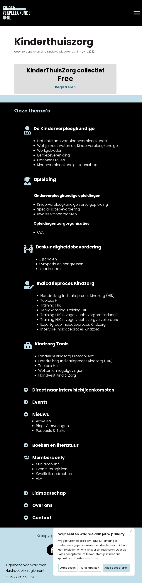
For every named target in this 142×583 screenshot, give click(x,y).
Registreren (65, 87)
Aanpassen (68, 568)
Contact (41, 518)
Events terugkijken (51, 469)
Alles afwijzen (90, 568)
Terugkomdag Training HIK (63, 310)
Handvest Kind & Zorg (57, 375)
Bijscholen (48, 259)
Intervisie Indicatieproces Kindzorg (70, 329)
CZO (41, 232)
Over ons (42, 505)
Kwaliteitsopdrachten (55, 473)
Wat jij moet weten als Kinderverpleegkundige (77, 145)
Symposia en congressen (61, 264)
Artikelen (43, 421)
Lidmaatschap (49, 493)
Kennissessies (50, 268)
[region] (94, 552)
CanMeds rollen (51, 160)
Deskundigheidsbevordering (68, 247)
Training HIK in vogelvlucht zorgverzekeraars (79, 319)
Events (40, 402)
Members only (48, 458)
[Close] (131, 531)
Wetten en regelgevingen (61, 370)
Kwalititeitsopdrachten (57, 214)
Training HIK (50, 305)
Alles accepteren (116, 568)
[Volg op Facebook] (52, 549)
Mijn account (47, 464)
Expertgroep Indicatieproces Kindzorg (73, 324)
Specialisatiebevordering (58, 209)
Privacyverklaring (20, 576)
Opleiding (45, 179)
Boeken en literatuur (55, 445)
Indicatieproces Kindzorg (65, 283)
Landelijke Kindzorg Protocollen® (66, 356)
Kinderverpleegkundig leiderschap (67, 164)
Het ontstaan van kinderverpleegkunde (72, 140)
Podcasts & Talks (50, 430)
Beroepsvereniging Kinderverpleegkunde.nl (49, 51)
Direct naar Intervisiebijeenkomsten (73, 390)
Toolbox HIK (50, 300)
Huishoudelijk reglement (25, 570)
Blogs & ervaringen (52, 425)
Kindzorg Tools (52, 344)
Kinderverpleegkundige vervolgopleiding (72, 204)
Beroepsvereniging (53, 155)
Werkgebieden (49, 150)
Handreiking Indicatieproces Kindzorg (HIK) (77, 295)
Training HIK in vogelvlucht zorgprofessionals (79, 314)
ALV (39, 478)
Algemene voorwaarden (26, 565)
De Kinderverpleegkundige (64, 129)
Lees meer (92, 558)
